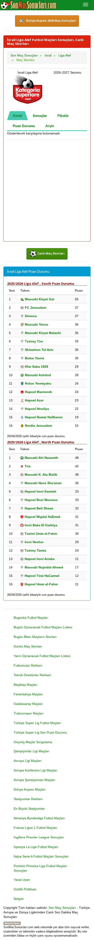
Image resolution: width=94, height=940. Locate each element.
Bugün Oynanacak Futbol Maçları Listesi (43, 627)
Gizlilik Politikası (25, 889)
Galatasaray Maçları (28, 704)
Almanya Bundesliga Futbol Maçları (39, 818)
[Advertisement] (47, 191)
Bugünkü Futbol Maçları (31, 617)
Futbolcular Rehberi (28, 665)
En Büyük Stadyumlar (29, 808)
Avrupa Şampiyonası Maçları (34, 780)
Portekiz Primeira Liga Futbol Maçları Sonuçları (40, 868)
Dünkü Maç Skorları (28, 646)
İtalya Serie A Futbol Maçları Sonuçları (41, 856)
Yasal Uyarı (22, 879)
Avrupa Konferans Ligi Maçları (35, 770)
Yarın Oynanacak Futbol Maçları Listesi (42, 656)
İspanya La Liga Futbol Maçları (36, 847)
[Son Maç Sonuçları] (28, 5)
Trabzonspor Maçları (29, 713)
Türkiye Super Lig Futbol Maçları (37, 723)
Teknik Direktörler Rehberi (32, 675)
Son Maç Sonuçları (62, 907)
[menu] (86, 4)
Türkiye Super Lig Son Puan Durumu (40, 732)
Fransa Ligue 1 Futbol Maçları (35, 828)
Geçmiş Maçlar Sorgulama (33, 742)
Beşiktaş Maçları (25, 684)
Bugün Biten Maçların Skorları (35, 637)
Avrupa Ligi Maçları (28, 761)
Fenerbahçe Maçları (28, 694)
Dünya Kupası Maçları (30, 789)
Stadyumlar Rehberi (28, 799)
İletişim (19, 899)
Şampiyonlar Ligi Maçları (31, 751)
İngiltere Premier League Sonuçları (39, 837)
